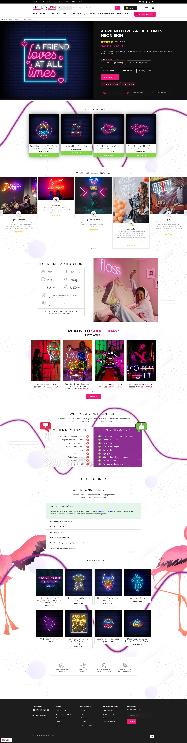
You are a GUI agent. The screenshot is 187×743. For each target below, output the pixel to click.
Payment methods (76, 1)
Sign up (131, 721)
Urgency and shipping (109, 59)
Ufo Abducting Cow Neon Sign (79, 599)
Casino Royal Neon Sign (108, 639)
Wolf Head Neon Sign (50, 639)
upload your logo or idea (104, 511)
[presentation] (27, 366)
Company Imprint (109, 722)
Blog (57, 725)
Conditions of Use (62, 718)
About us (65, 1)
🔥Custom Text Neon (106, 14)
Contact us (37, 1)
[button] (91, 248)
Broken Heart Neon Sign (76, 146)
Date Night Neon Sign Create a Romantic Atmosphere (44, 147)
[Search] (117, 8)
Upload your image (146, 14)
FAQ (43, 1)
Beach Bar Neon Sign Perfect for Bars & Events (137, 640)
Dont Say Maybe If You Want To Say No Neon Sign (79, 641)
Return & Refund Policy (64, 714)
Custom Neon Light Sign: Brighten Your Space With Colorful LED (49, 600)
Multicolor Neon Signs (71, 14)
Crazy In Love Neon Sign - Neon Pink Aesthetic (109, 147)
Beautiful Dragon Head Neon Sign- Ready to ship (77, 385)
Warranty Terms (108, 714)
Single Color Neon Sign (49, 14)
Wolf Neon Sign (137, 598)
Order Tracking (108, 711)
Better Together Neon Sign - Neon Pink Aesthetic (140, 147)
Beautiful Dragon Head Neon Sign (108, 599)
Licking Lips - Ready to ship (109, 384)
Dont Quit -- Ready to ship (141, 384)
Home (35, 14)
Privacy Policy (61, 711)
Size (102, 67)
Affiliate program (53, 1)
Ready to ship (122, 14)
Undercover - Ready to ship (46, 384)
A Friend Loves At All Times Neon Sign (131, 33)
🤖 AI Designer (89, 14)
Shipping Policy (108, 718)
